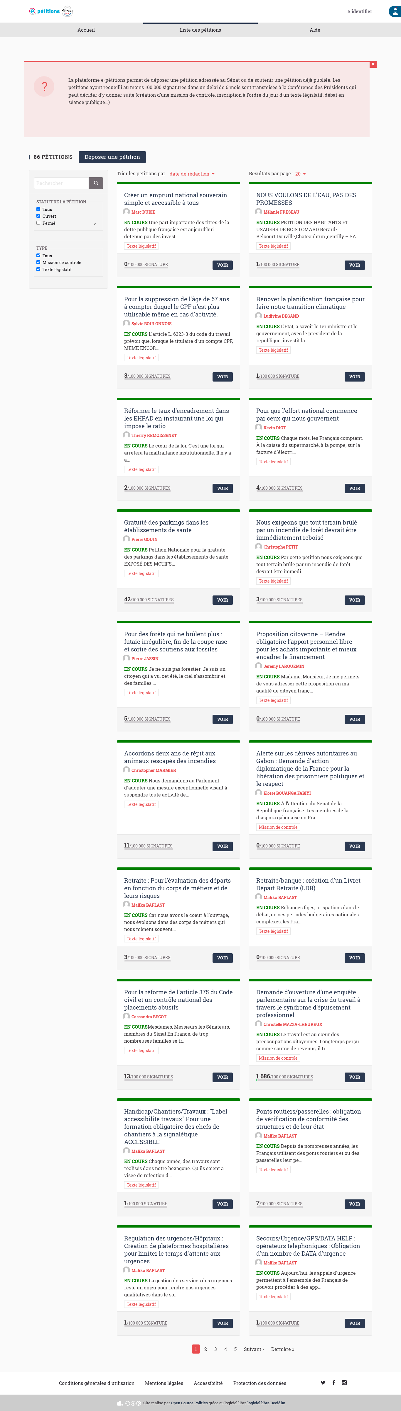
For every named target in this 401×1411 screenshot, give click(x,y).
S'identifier (360, 11)
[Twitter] (323, 1383)
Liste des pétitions (200, 30)
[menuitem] (191, 173)
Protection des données (259, 1383)
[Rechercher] (96, 183)
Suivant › (254, 1349)
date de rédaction (189, 173)
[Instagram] (344, 1383)
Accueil (86, 30)
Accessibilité (208, 1383)
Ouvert (49, 216)
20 (298, 173)
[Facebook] (333, 1383)
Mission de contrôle (62, 262)
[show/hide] (97, 223)
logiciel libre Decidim (266, 1402)
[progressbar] (146, 267)
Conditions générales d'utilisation (96, 1383)
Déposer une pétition (112, 156)
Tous (47, 209)
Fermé (49, 223)
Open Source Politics (189, 1402)
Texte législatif (57, 269)
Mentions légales (164, 1383)
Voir (222, 265)
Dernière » (282, 1349)
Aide (315, 30)
